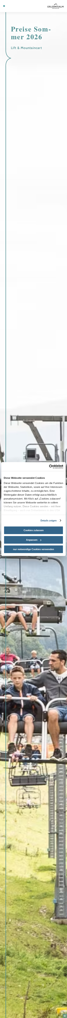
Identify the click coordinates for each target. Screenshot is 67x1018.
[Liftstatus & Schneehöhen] (14, 6)
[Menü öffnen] (4, 6)
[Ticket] (9, 6)
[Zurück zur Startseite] (55, 6)
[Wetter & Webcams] (11, 6)
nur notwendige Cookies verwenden (33, 549)
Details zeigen (48, 520)
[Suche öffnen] (16, 6)
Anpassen (31, 539)
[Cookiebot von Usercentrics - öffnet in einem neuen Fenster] (49, 466)
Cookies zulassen (34, 530)
